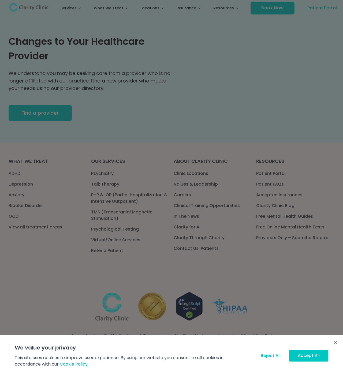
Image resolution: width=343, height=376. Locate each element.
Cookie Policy (74, 364)
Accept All (309, 355)
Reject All (271, 355)
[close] (335, 342)
